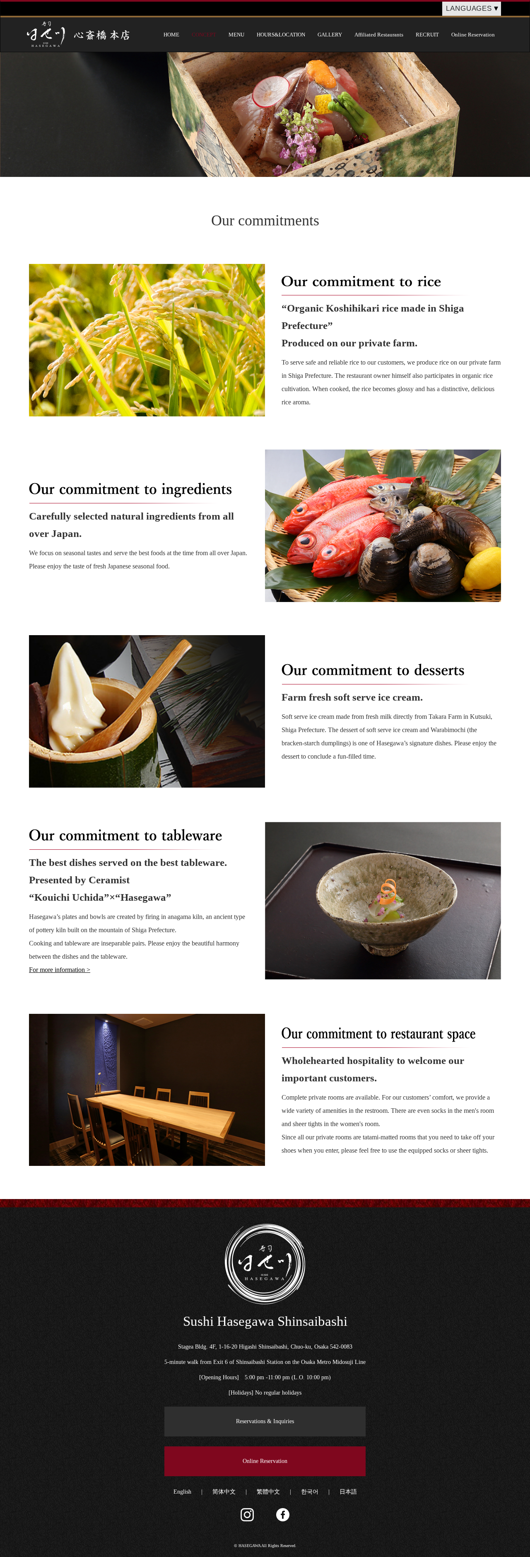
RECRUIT (427, 34)
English (182, 1492)
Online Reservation (473, 34)
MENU (236, 34)
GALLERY (330, 34)
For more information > (59, 969)
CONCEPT (204, 34)
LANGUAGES (469, 8)
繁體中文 (268, 1492)
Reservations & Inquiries (265, 1421)
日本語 (348, 1492)
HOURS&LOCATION (281, 34)
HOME (171, 34)
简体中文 (224, 1492)
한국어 (309, 1492)
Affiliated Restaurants (378, 34)
